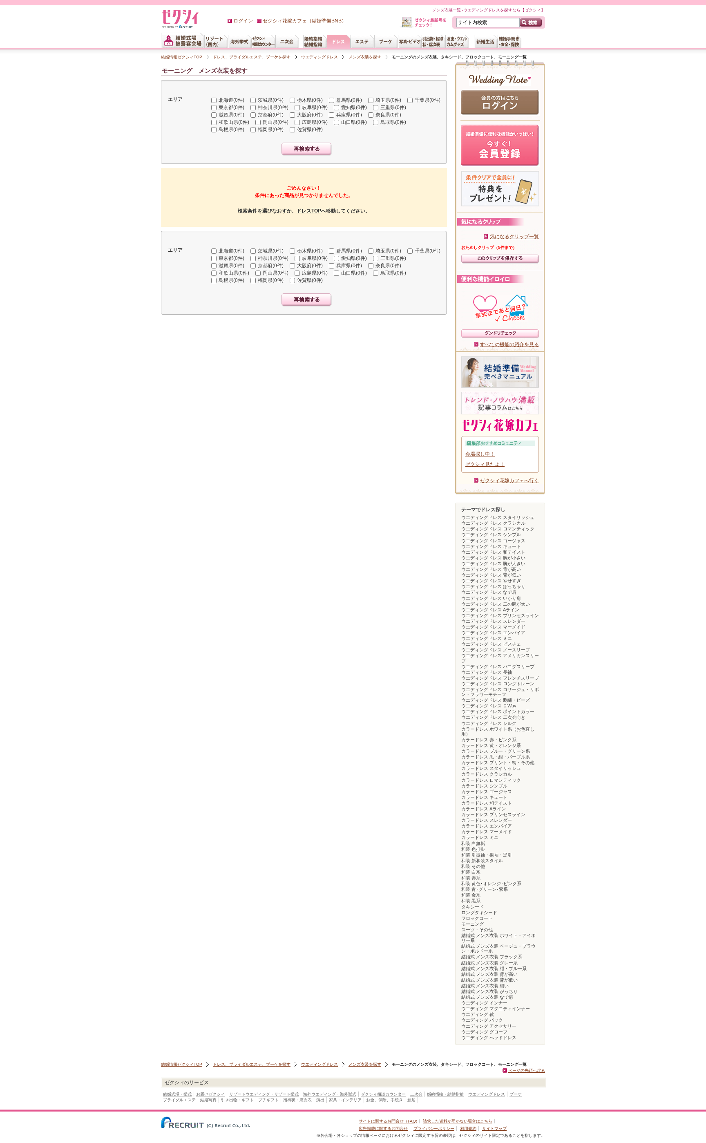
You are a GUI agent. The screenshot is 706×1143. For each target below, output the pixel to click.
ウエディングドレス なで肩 (488, 592)
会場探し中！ (480, 454)
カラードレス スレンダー (486, 820)
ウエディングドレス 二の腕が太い (495, 604)
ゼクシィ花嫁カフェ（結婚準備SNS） (304, 21)
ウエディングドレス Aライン (490, 609)
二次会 (416, 1094)
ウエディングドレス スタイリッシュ (497, 517)
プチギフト (268, 1100)
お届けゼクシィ (210, 1094)
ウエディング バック (482, 1020)
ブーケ (515, 1094)
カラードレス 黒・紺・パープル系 (495, 756)
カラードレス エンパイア (486, 825)
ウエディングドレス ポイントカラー (497, 711)
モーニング (472, 924)
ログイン (243, 21)
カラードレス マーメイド (486, 831)
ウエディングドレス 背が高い (491, 569)
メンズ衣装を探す (365, 57)
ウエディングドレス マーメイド (493, 626)
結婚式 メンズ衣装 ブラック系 (491, 956)
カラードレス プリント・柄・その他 (497, 762)
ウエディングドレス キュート (491, 546)
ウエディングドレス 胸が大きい (493, 563)
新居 (411, 1100)
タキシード (472, 906)
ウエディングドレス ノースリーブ (495, 649)
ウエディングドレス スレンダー (493, 621)
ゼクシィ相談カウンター (383, 1094)
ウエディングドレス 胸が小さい (493, 557)
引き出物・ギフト (237, 1100)
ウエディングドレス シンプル (491, 534)
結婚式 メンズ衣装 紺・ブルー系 (494, 968)
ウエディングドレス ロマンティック (497, 528)
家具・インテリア (345, 1100)
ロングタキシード (479, 912)
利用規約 (468, 1128)
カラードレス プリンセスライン (493, 814)
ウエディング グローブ (484, 1031)
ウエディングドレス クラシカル (493, 523)
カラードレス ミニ (479, 837)
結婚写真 (208, 1100)
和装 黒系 (470, 900)
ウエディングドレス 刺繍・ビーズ (495, 700)
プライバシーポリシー (433, 1128)
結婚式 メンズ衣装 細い (485, 985)
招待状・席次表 (297, 1100)
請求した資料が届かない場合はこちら (457, 1121)
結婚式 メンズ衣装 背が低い (489, 979)
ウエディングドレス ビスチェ (491, 644)
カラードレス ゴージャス (486, 791)
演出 (320, 1100)
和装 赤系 (470, 877)
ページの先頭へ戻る (526, 1070)
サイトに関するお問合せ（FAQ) (388, 1121)
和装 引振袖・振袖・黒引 (486, 854)
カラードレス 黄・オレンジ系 (491, 745)
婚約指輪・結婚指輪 (445, 1094)
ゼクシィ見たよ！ (485, 464)
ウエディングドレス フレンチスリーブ (500, 678)
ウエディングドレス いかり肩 (491, 598)
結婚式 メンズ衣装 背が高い (489, 974)
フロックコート (477, 918)
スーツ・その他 (477, 929)
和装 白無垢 (473, 843)
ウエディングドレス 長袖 (486, 672)
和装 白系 (470, 872)
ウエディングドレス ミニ (486, 638)
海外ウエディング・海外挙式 (329, 1094)
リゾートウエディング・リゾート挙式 (264, 1094)
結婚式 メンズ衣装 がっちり (489, 991)
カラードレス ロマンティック (491, 780)
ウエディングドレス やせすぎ (491, 580)
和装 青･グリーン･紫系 (484, 889)
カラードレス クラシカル (486, 774)
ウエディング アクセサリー (488, 1026)
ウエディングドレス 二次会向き (493, 717)
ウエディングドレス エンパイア (493, 632)
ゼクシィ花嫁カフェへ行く (509, 480)
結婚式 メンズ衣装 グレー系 (489, 962)
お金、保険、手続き (384, 1100)
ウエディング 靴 (477, 1014)
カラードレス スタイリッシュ (491, 768)
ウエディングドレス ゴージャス (493, 540)
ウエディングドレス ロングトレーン (497, 683)
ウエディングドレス (319, 57)
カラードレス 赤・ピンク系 (488, 739)
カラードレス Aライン (483, 808)
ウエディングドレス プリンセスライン (500, 615)
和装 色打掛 (473, 849)
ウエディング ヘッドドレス (488, 1037)
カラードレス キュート (484, 797)
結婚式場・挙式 (177, 1094)
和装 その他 (473, 866)
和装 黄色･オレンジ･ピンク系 (491, 883)
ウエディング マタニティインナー (495, 1008)
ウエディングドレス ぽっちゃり (493, 586)
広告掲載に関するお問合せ (383, 1128)
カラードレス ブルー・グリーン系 (495, 751)
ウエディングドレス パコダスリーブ (497, 666)
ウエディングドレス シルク (488, 723)
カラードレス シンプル (484, 785)
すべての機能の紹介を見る (509, 344)
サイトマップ (494, 1128)
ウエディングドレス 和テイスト (493, 552)
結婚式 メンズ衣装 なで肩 (487, 997)
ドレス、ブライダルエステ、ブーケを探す (251, 57)
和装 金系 (470, 894)
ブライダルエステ (179, 1100)
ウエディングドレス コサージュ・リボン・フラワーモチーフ (500, 692)
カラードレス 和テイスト (486, 803)
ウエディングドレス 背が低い (491, 575)
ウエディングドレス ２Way (488, 705)
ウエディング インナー (484, 1002)
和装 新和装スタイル (482, 860)
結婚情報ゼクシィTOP (181, 57)
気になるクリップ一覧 (514, 236)
